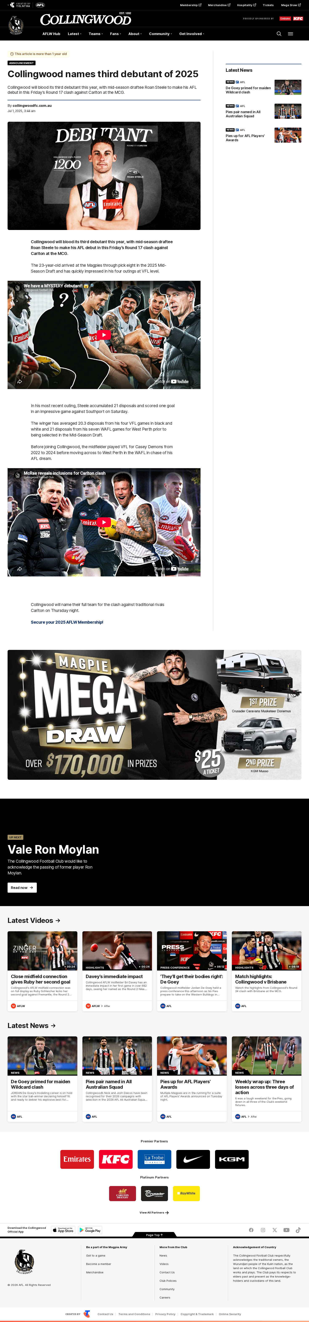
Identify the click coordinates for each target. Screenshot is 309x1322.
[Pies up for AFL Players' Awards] (263, 135)
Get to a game (95, 1255)
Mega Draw (289, 5)
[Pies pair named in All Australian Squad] (263, 112)
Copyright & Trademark (197, 1314)
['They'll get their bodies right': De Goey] (192, 971)
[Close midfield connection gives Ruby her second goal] (42, 971)
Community (167, 1289)
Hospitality (244, 5)
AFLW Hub (51, 34)
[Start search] (279, 34)
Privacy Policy (165, 1314)
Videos (164, 1264)
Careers (165, 1297)
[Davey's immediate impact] (117, 971)
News (163, 1255)
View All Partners (152, 1212)
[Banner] (154, 715)
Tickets (268, 5)
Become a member (98, 1264)
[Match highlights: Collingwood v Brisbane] (267, 971)
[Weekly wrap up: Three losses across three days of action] (267, 1079)
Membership (189, 5)
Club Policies (168, 1280)
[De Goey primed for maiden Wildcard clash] (263, 88)
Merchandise (217, 5)
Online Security (230, 1314)
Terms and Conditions (134, 1314)
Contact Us (167, 1272)
